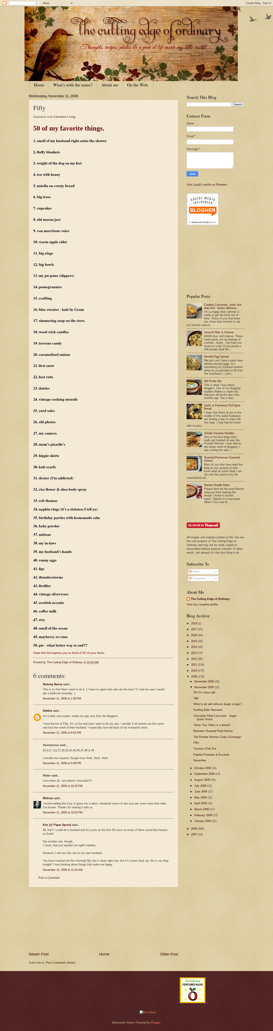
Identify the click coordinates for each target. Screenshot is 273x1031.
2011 (194, 664)
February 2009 (203, 815)
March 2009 (202, 809)
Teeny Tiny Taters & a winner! (211, 725)
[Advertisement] (103, 919)
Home (39, 85)
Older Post (169, 954)
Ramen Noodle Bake (216, 485)
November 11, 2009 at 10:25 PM (63, 786)
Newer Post (39, 954)
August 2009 (202, 779)
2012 (194, 658)
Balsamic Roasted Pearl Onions (213, 731)
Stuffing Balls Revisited (207, 709)
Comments (199, 578)
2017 (194, 629)
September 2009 (204, 773)
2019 (194, 623)
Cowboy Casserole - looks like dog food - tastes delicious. (222, 306)
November (199, 760)
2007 (194, 834)
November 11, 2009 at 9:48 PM (62, 763)
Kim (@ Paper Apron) (57, 824)
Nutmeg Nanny (52, 684)
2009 (194, 676)
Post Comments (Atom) (60, 962)
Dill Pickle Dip (212, 381)
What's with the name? (73, 85)
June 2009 (201, 791)
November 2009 (204, 687)
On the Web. (138, 85)
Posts (196, 571)
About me (109, 85)
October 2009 (203, 768)
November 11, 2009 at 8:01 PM (62, 732)
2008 (194, 828)
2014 (194, 647)
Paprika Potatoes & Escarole (211, 754)
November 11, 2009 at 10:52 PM (63, 812)
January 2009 (203, 821)
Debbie (47, 710)
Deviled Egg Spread (216, 356)
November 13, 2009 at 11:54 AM (63, 869)
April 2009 (201, 803)
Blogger (155, 1022)
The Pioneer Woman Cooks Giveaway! (217, 737)
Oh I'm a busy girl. (204, 692)
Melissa (48, 798)
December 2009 (204, 681)
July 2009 (200, 785)
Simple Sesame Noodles (219, 433)
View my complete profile (202, 604)
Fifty (196, 742)
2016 (194, 635)
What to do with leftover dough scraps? (217, 704)
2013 (194, 652)
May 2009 (200, 797)
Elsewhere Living (64, 116)
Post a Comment (49, 877)
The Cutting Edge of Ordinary (210, 599)
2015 (194, 641)
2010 (194, 670)
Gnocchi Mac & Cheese (219, 332)
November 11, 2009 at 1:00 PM (62, 698)
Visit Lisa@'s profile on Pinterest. (207, 184)
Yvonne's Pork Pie (204, 748)
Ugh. (196, 698)
